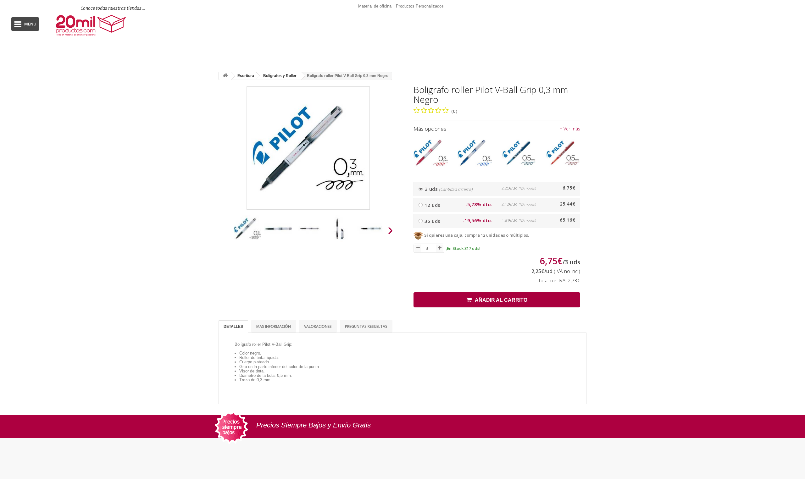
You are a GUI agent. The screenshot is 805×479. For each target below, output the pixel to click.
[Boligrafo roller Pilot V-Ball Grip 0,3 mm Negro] (247, 228)
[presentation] (226, 231)
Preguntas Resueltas (366, 326)
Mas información (273, 326)
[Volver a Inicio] (225, 76)
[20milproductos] (106, 25)
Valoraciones (318, 326)
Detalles (233, 326)
